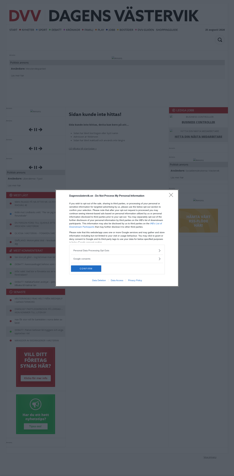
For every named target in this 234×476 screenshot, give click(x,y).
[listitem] (117, 250)
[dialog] (117, 238)
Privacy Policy (135, 280)
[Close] (172, 196)
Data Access (117, 280)
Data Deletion (99, 280)
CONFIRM (86, 268)
